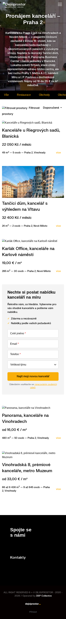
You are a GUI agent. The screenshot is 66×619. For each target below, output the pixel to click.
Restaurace (24, 94)
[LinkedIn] (12, 546)
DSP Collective (44, 596)
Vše (6, 94)
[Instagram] (18, 546)
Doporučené (51, 107)
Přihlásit (33, 612)
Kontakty (18, 557)
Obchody (44, 94)
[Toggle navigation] (60, 4)
